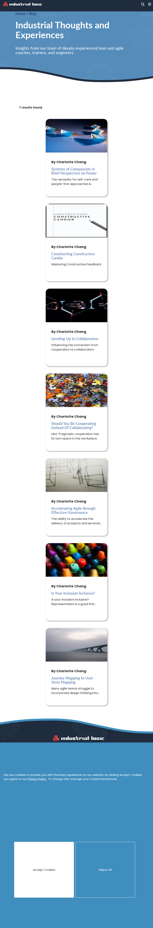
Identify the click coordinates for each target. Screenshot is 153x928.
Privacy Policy (37, 779)
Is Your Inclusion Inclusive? (73, 593)
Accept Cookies (44, 870)
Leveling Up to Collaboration (74, 339)
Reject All (105, 870)
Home (20, 14)
